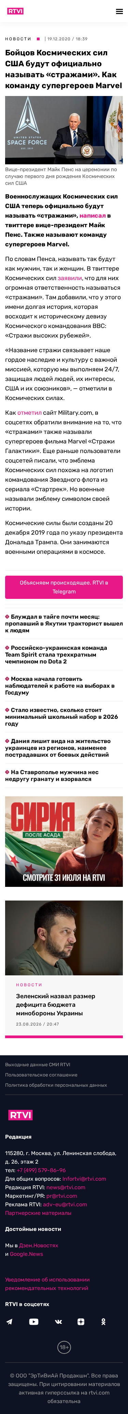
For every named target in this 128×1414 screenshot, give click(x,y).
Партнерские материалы (38, 1213)
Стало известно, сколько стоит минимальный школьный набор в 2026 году (61, 716)
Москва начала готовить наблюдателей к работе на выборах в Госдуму (60, 685)
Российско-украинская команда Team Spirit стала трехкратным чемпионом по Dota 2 (56, 654)
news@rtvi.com (65, 1187)
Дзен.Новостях (38, 1245)
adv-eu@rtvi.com (65, 1204)
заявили (70, 278)
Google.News (26, 1254)
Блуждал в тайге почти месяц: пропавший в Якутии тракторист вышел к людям (64, 623)
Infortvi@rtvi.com (84, 1179)
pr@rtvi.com (61, 1196)
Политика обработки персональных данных (56, 1085)
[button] (120, 11)
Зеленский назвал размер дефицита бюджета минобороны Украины (55, 1004)
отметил (29, 412)
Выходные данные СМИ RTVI (37, 1065)
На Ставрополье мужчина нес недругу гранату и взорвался (52, 775)
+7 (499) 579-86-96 (41, 1170)
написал (93, 215)
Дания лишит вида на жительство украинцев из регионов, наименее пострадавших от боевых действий (58, 748)
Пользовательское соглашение (41, 1075)
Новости (18, 39)
